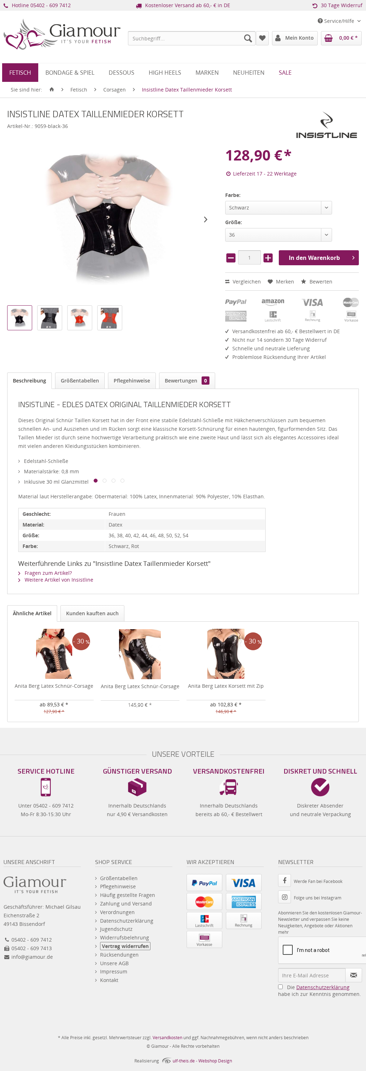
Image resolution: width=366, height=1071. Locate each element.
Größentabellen (80, 380)
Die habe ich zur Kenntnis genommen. (319, 990)
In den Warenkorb (314, 258)
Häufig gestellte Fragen (127, 895)
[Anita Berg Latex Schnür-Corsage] (54, 654)
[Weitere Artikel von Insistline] (327, 125)
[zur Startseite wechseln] (52, 90)
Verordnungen (117, 912)
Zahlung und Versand (126, 903)
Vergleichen (246, 281)
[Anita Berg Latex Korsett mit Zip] (226, 654)
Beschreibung (29, 380)
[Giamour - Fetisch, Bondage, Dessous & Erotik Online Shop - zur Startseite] (62, 45)
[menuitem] (192, 38)
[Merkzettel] (262, 38)
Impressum (113, 971)
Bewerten (320, 281)
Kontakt (109, 980)
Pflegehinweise (132, 380)
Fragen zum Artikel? (47, 572)
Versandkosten (167, 1038)
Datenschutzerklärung (126, 920)
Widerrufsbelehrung (124, 937)
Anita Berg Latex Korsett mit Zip (226, 685)
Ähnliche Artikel (32, 613)
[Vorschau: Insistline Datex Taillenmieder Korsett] (19, 317)
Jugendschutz (116, 929)
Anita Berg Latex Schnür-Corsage (54, 685)
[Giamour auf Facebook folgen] (286, 881)
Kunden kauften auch (92, 613)
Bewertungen (186, 380)
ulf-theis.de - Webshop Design (202, 1061)
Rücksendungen (119, 954)
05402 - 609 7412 (50, 5)
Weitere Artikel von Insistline (58, 579)
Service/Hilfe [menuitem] (339, 21)
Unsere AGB (114, 963)
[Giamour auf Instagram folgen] (286, 898)
